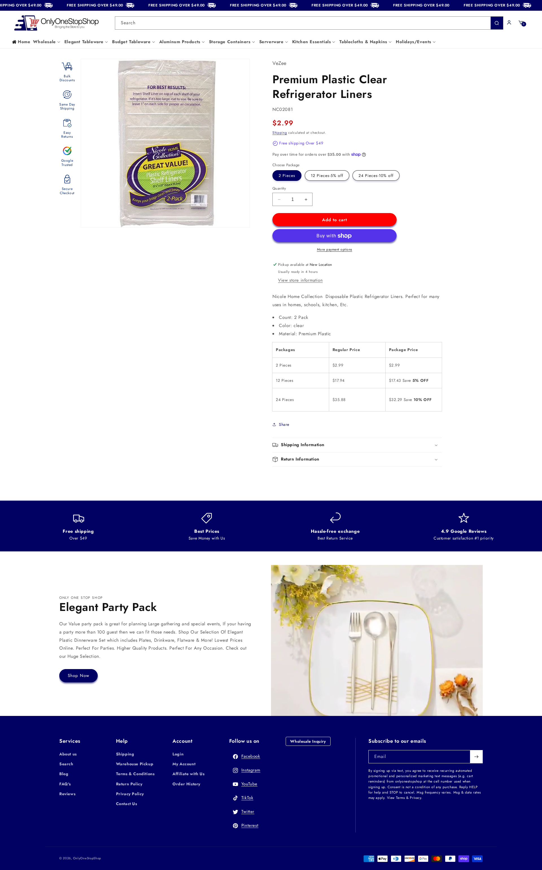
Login (177, 754)
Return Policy (129, 784)
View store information (300, 280)
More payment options (334, 249)
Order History (186, 784)
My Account (183, 764)
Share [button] (284, 424)
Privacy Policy (130, 794)
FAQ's (65, 784)
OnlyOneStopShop (87, 858)
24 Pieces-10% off (376, 175)
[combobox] (309, 23)
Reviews (67, 794)
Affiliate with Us (188, 774)
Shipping (279, 132)
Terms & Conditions (135, 774)
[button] (47, 42)
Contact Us (126, 804)
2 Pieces (287, 175)
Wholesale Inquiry (308, 741)
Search (66, 764)
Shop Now (78, 675)
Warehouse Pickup (135, 764)
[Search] (497, 23)
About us (68, 754)
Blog (63, 774)
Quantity (279, 188)
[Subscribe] (476, 756)
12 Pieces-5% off (327, 175)
